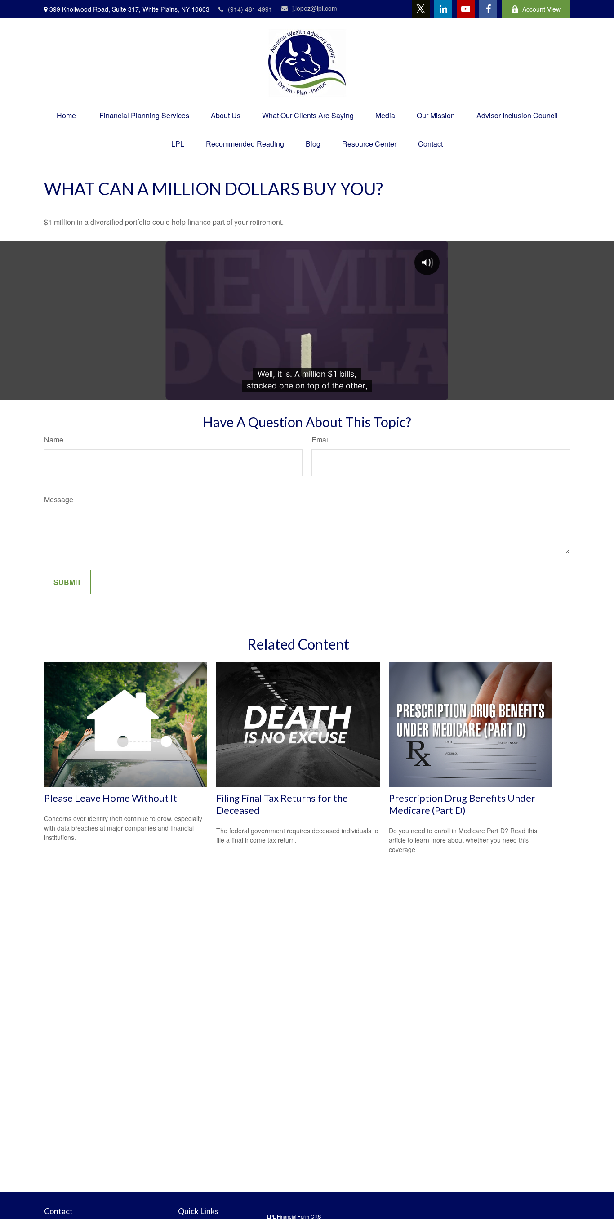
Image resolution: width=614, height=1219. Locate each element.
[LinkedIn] (443, 9)
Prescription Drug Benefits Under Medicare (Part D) (462, 804)
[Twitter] (421, 9)
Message (58, 499)
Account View (541, 8)
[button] (66, 115)
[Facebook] (488, 9)
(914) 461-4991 (250, 8)
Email (320, 439)
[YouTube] (466, 9)
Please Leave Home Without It (110, 798)
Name (53, 439)
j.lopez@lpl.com (314, 8)
